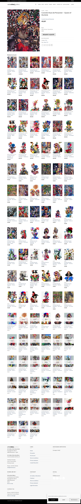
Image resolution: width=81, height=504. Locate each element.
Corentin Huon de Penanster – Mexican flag (57, 71)
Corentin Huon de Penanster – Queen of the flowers (57, 92)
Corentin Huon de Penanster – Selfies (68, 113)
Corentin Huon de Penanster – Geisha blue (69, 92)
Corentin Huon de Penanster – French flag (46, 71)
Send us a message (11, 495)
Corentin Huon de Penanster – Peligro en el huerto (45, 199)
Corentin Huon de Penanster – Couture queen (57, 135)
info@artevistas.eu (21, 0)
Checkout (32, 478)
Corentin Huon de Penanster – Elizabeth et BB (57, 391)
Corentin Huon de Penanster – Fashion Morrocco (57, 263)
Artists (46, 4)
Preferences (74, 499)
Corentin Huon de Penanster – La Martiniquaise (10, 156)
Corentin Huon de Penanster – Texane (56, 220)
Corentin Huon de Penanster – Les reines (68, 306)
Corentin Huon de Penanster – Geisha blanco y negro (11, 114)
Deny (63, 499)
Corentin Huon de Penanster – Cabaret (68, 199)
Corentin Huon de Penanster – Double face (68, 71)
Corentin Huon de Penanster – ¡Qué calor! (34, 199)
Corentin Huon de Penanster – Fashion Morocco (45, 391)
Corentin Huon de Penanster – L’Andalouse (23, 156)
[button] (72, 4)
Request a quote (48, 34)
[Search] (35, 4)
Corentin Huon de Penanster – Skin (22, 306)
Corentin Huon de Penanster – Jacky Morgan (22, 391)
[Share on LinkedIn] (52, 45)
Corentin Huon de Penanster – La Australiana (67, 285)
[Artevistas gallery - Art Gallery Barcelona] (13, 4)
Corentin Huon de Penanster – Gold (45, 177)
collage (44, 42)
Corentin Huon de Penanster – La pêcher (68, 370)
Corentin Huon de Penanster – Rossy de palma (34, 306)
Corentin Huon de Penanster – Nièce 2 (23, 370)
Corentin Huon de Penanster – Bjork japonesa (33, 285)
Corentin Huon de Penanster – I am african (12, 220)
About (54, 4)
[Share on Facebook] (43, 45)
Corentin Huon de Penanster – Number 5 (34, 412)
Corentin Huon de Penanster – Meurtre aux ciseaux (45, 114)
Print (46, 10)
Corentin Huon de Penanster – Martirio (57, 156)
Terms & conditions (34, 458)
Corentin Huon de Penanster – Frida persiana (22, 92)
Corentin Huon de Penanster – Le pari (11, 263)
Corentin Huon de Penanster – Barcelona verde (11, 199)
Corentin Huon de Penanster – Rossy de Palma (45, 92)
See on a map (10, 483)
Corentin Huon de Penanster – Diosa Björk (69, 135)
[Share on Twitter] (45, 45)
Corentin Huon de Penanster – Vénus (56, 348)
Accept (53, 499)
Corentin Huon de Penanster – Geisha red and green (23, 220)
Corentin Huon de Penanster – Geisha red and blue (23, 114)
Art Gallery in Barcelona (35, 475)
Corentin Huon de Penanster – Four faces (11, 92)
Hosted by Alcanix (18, 500)
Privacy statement (34, 460)
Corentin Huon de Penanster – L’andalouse (46, 306)
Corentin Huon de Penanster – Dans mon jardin (57, 306)
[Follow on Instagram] (72, 0)
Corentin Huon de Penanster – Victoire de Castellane (57, 413)
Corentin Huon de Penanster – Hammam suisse (45, 349)
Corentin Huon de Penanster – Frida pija (45, 156)
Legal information (34, 485)
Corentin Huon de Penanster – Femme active (11, 71)
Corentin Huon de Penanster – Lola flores (45, 284)
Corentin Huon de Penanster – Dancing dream (68, 263)
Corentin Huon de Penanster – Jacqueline (11, 177)
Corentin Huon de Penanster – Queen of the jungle (34, 92)
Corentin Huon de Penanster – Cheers (34, 135)
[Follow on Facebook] (71, 0)
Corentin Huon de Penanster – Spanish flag (35, 71)
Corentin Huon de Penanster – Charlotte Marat (23, 199)
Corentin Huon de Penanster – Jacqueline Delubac (23, 71)
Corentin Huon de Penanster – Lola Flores (34, 156)
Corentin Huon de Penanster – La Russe (45, 241)
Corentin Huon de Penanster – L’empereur (57, 370)
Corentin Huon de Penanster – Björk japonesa (10, 135)
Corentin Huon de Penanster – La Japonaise (33, 242)
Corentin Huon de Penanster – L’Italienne (57, 241)
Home (39, 4)
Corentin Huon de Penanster (47, 19)
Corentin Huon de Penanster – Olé (22, 284)
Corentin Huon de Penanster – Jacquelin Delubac (23, 349)
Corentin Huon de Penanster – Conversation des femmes (22, 413)
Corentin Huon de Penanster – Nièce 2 (34, 263)
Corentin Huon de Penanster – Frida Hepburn (33, 114)
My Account (32, 455)
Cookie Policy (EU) (34, 462)
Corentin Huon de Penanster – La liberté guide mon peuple (68, 178)
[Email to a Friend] (47, 45)
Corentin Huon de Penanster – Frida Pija (23, 263)
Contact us (59, 4)
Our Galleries (66, 4)
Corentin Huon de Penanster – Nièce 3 (11, 370)
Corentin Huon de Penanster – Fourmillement (33, 391)
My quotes (32, 453)
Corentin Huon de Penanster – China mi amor (45, 135)
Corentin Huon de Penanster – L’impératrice (45, 263)
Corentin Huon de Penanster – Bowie (56, 113)
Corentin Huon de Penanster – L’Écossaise (23, 241)
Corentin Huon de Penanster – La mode (11, 391)
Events (50, 4)
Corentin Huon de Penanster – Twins (33, 327)
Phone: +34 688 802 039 (12, 0)
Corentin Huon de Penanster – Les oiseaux (46, 370)
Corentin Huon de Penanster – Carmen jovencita (23, 135)
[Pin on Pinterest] (49, 45)
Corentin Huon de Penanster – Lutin (45, 220)
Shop (43, 4)
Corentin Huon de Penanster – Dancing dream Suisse (11, 413)
